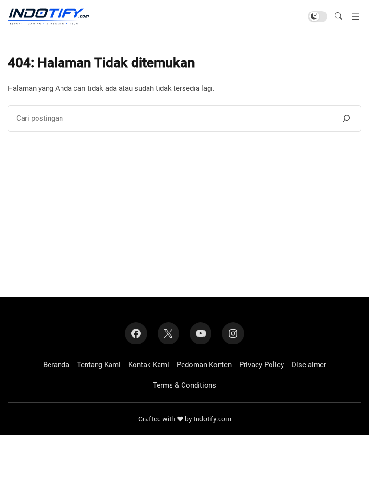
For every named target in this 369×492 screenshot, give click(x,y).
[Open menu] (355, 16)
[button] (338, 16)
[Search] (346, 118)
